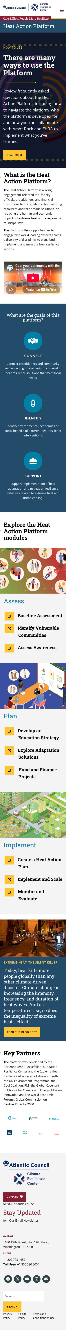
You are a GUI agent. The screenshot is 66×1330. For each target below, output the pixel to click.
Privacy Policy (7, 1316)
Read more (15, 155)
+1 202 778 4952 (14, 1260)
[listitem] (8, 1279)
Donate (12, 1196)
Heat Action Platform (28, 26)
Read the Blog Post (22, 1032)
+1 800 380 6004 (28, 1264)
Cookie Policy (22, 1316)
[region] (33, 100)
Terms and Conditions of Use (44, 1316)
